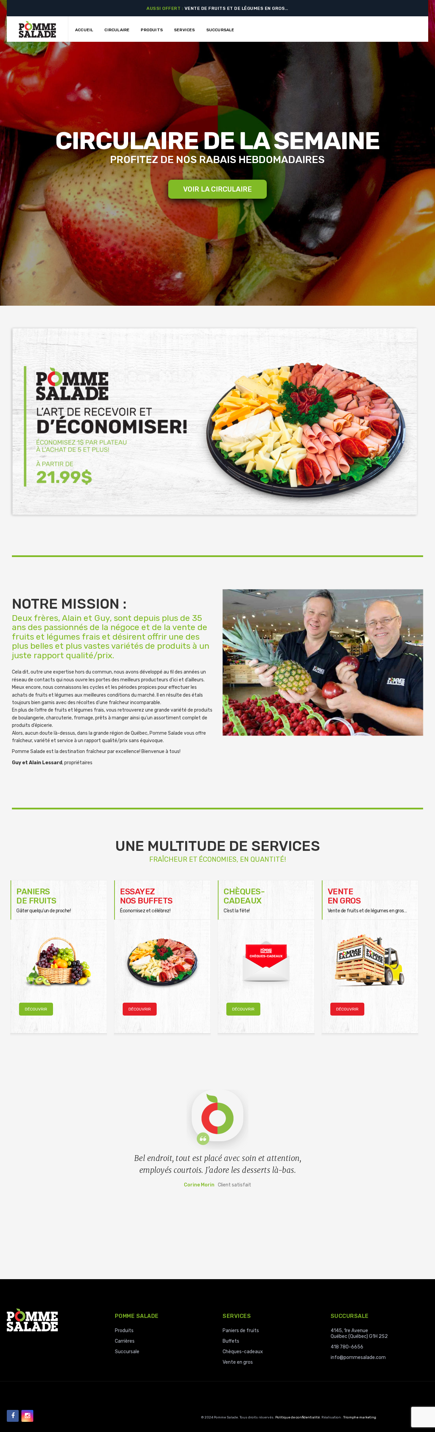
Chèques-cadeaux (243, 1352)
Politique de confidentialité (297, 1417)
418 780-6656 (347, 1347)
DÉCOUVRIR (36, 1009)
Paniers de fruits (241, 1330)
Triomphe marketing (359, 1417)
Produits (124, 1330)
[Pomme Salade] (37, 29)
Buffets (231, 1341)
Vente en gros (238, 1362)
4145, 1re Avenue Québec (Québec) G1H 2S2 (359, 1333)
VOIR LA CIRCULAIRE (217, 189)
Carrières (125, 1341)
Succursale (127, 1352)
